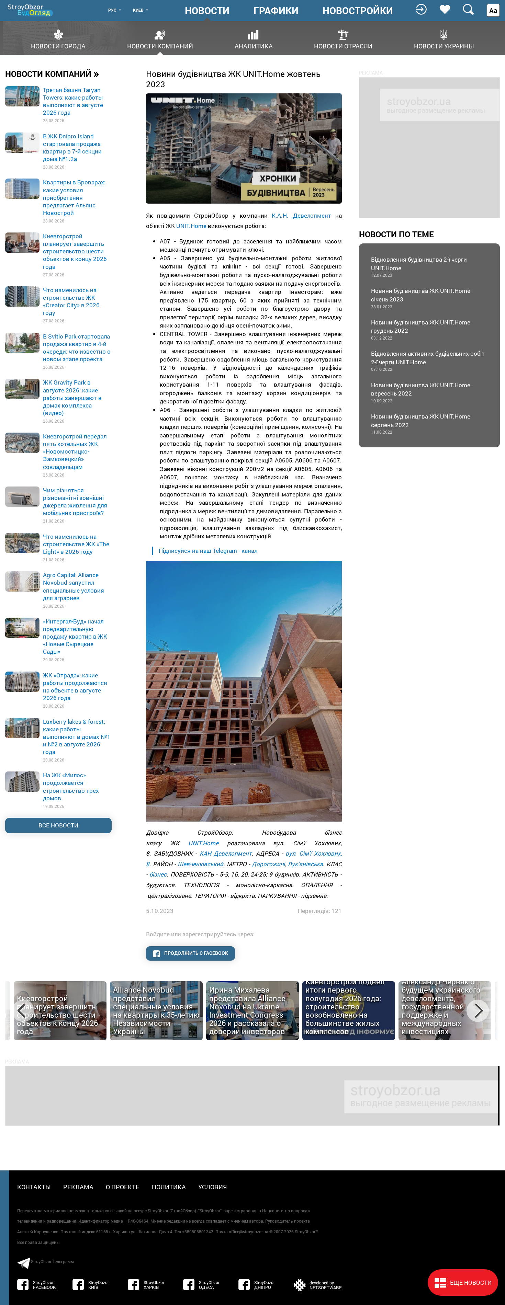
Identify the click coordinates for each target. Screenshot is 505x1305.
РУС (112, 10)
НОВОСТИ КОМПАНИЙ (52, 73)
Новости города (58, 45)
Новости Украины (444, 45)
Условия (212, 1187)
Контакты (34, 1187)
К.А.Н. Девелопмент (301, 215)
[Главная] (31, 10)
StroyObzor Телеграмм (52, 1261)
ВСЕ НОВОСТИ (58, 825)
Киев (138, 10)
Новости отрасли (343, 45)
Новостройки (358, 10)
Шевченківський (200, 864)
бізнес (158, 874)
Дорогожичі (268, 864)
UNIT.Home (191, 226)
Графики (276, 10)
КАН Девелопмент (226, 853)
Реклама (78, 1187)
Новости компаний (160, 45)
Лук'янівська (305, 864)
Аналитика (254, 45)
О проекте (122, 1187)
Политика (169, 1187)
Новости (207, 10)
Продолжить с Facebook (195, 953)
